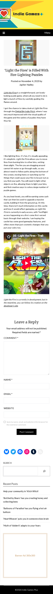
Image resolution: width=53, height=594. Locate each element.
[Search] (44, 471)
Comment (11, 337)
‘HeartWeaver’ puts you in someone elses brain (26, 518)
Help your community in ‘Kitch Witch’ (21, 491)
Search (7, 463)
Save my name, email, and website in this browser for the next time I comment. (27, 423)
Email (8, 393)
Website (9, 408)
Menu (47, 32)
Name (8, 379)
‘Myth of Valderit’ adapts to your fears (21, 525)
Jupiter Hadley (26, 84)
